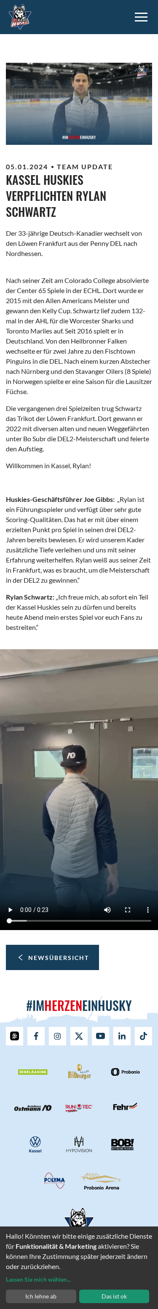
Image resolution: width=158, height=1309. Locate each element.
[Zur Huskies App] (14, 1036)
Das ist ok (114, 1296)
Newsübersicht (58, 957)
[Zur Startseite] (20, 16)
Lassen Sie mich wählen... (38, 1279)
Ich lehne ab (40, 1296)
